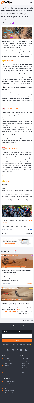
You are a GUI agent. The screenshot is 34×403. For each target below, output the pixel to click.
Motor (23, 332)
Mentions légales (9, 393)
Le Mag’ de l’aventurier (26, 320)
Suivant (28, 233)
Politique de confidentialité (12, 395)
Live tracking (8, 384)
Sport (7, 332)
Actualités (7, 358)
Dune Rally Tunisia (10, 311)
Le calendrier (8, 363)
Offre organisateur (10, 390)
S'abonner (17, 340)
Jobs (6, 388)
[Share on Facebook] (31, 230)
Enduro (24, 372)
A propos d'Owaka (10, 381)
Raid (23, 365)
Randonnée (25, 370)
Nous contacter (9, 386)
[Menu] (31, 2)
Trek (6, 370)
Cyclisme (7, 372)
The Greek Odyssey (6, 23)
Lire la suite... (28, 283)
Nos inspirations (9, 361)
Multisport (7, 365)
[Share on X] (28, 230)
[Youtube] (21, 350)
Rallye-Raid (25, 368)
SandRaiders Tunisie (9, 275)
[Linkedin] (26, 350)
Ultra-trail (7, 368)
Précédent (6, 233)
